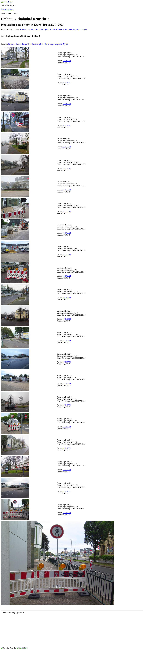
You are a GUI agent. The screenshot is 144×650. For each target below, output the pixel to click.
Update (65, 44)
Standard (11, 44)
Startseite (23, 29)
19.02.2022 (67, 61)
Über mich (60, 29)
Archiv (36, 29)
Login (84, 29)
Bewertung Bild (37, 44)
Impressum (77, 29)
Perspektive (26, 44)
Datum (18, 44)
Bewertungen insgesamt (53, 44)
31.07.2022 (67, 82)
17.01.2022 (67, 147)
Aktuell (30, 29)
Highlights (44, 29)
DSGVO (68, 29)
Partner (52, 29)
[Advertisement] (68, 631)
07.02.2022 (67, 125)
